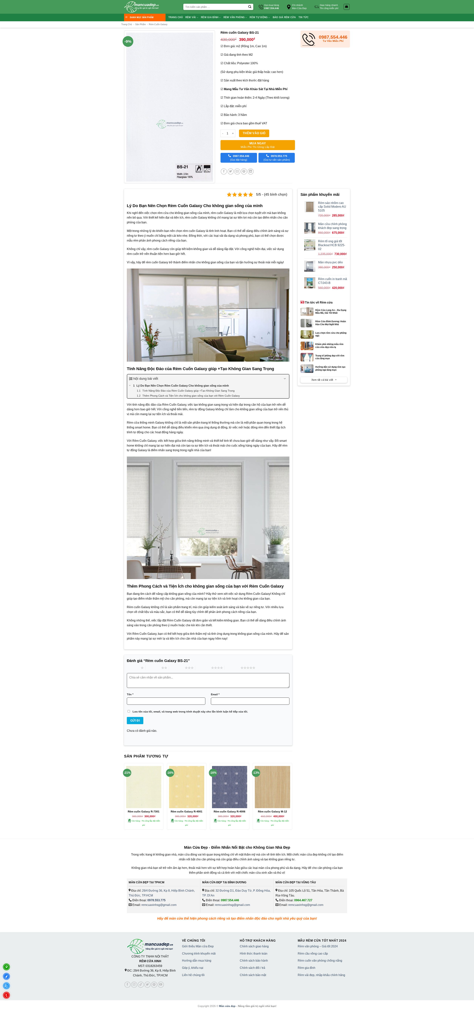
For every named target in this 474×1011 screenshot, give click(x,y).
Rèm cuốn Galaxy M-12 (272, 811)
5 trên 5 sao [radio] (233, 667)
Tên (130, 694)
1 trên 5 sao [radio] (133, 667)
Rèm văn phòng (234, 17)
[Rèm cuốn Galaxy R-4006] (229, 787)
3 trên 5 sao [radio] (177, 667)
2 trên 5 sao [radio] (153, 667)
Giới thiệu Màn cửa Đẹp (198, 946)
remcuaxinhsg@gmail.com (158, 904)
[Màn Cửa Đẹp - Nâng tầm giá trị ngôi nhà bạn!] (141, 7)
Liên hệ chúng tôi (193, 975)
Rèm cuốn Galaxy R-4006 (229, 811)
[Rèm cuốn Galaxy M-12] (272, 787)
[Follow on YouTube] (161, 985)
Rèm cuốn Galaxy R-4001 (186, 811)
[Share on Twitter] (231, 171)
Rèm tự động (259, 17)
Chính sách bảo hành (254, 960)
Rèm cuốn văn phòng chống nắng (320, 960)
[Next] (292, 798)
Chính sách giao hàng (254, 946)
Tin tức (303, 17)
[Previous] (124, 798)
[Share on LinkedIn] (251, 171)
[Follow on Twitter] (147, 985)
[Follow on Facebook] (127, 985)
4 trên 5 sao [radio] (203, 667)
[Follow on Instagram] (134, 985)
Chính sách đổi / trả (252, 967)
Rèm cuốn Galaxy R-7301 (143, 811)
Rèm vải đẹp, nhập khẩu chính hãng (321, 975)
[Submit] (250, 7)
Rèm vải (190, 17)
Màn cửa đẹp (227, 1006)
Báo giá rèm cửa (284, 17)
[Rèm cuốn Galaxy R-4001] (186, 787)
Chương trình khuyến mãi (199, 953)
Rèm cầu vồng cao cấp (313, 953)
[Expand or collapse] (285, 378)
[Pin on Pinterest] (244, 171)
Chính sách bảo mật (253, 975)
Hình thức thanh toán (253, 953)
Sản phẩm (140, 24)
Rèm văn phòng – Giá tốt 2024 (318, 946)
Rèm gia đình (209, 17)
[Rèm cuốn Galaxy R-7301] (143, 787)
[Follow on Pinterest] (154, 985)
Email (215, 694)
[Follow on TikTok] (141, 985)
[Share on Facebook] (224, 171)
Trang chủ (175, 17)
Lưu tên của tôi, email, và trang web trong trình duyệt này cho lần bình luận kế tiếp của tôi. (190, 711)
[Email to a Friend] (237, 171)
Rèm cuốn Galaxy (158, 24)
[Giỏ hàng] (347, 7)
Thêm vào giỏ (254, 133)
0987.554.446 (230, 900)
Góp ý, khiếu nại (192, 967)
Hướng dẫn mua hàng (196, 960)
